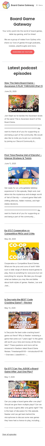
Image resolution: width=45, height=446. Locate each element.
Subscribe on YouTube (22, 52)
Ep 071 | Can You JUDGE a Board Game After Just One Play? (21, 370)
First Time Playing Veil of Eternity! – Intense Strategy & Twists (23, 157)
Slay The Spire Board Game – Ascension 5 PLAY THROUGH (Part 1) (23, 84)
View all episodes (9, 434)
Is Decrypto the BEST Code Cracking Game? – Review (18, 301)
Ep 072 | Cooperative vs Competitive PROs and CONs (19, 232)
